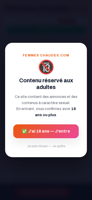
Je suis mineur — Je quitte (46, 146)
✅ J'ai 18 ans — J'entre (46, 131)
